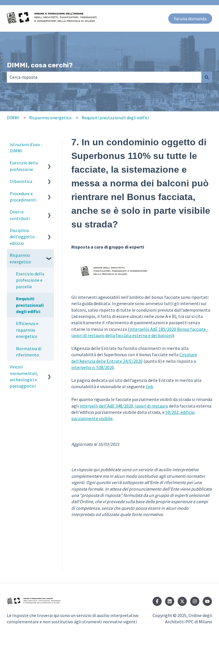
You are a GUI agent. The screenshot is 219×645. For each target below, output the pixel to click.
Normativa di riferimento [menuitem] (28, 352)
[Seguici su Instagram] (194, 601)
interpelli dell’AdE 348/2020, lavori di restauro (124, 406)
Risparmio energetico (50, 117)
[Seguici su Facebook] (157, 601)
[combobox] (104, 77)
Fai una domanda (190, 18)
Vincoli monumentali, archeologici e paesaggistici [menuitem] (24, 376)
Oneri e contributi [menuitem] (20, 215)
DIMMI (13, 117)
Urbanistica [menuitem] (21, 181)
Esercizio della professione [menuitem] (24, 166)
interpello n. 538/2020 (92, 367)
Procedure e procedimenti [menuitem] (23, 197)
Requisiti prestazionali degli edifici (115, 117)
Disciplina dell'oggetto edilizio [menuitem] (22, 236)
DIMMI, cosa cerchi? (40, 65)
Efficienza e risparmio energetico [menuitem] (27, 330)
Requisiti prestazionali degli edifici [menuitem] (30, 305)
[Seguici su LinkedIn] (169, 601)
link (149, 386)
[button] (49, 163)
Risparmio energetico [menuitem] (20, 258)
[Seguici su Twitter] (182, 601)
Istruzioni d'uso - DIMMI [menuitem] (26, 148)
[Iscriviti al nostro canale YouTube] (207, 601)
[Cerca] (206, 77)
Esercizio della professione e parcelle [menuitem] (30, 280)
